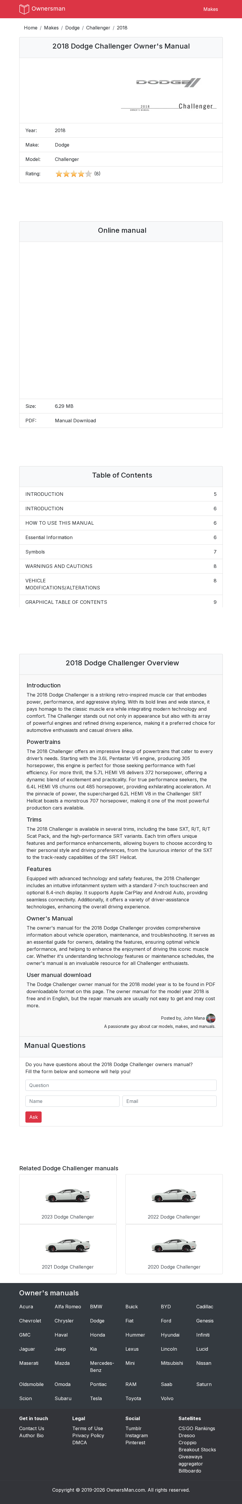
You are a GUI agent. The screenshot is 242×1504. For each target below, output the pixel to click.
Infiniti (203, 1335)
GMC (24, 1335)
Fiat (129, 1321)
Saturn (204, 1384)
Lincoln (169, 1349)
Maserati (28, 1363)
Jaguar (27, 1349)
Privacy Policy (88, 1435)
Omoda (63, 1384)
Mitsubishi (172, 1363)
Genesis (205, 1321)
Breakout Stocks (197, 1450)
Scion (25, 1398)
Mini (130, 1363)
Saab (166, 1384)
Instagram (136, 1435)
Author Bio (31, 1435)
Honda (97, 1335)
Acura (26, 1306)
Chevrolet (30, 1321)
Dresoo (187, 1435)
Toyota (133, 1398)
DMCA (79, 1442)
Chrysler (64, 1321)
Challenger (98, 28)
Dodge (72, 28)
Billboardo (190, 1471)
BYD (166, 1306)
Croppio (188, 1442)
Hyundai (170, 1335)
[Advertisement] (131, 202)
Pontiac (98, 1384)
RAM (131, 1384)
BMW (96, 1306)
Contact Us (31, 1428)
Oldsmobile (31, 1384)
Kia (93, 1349)
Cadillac (204, 1306)
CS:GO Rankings (197, 1428)
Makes (210, 9)
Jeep (60, 1349)
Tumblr (133, 1428)
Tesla (96, 1398)
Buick (131, 1306)
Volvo (167, 1398)
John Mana (194, 1018)
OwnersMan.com (126, 1490)
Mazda (62, 1363)
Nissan (203, 1363)
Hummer (135, 1335)
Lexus (132, 1349)
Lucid (202, 1349)
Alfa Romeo (68, 1306)
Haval (61, 1335)
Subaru (63, 1398)
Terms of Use (87, 1428)
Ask (33, 1117)
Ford (166, 1321)
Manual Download (75, 420)
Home (30, 28)
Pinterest (135, 1442)
